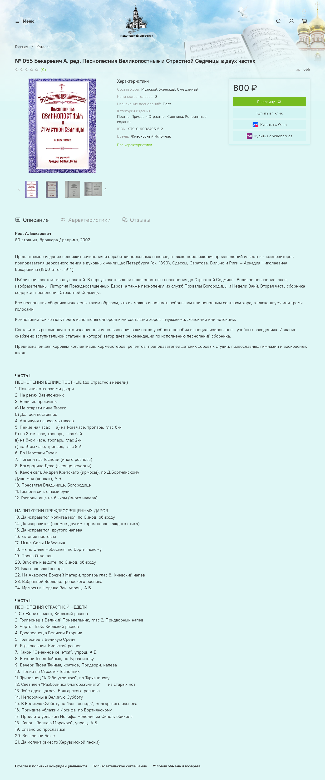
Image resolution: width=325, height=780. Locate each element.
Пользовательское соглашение (120, 766)
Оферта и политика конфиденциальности (51, 766)
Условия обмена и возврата (176, 766)
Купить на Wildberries (273, 136)
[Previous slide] (22, 125)
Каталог (43, 46)
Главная (21, 46)
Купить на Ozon (273, 124)
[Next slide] (102, 125)
